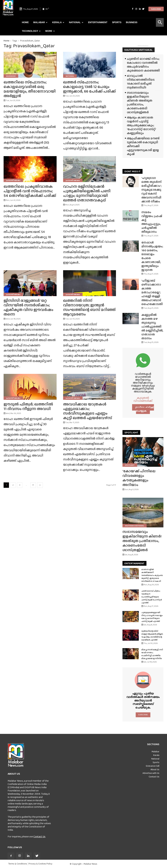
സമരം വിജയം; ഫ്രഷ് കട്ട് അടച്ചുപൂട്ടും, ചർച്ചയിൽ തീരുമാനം (151, 222)
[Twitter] (143, 9)
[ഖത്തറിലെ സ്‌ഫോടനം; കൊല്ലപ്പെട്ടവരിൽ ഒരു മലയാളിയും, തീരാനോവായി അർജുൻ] (30, 65)
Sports (116, 22)
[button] (160, 22)
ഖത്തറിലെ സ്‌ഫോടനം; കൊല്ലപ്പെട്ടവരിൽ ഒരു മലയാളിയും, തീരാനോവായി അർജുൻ (30, 89)
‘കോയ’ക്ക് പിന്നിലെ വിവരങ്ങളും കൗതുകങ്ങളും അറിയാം (138, 477)
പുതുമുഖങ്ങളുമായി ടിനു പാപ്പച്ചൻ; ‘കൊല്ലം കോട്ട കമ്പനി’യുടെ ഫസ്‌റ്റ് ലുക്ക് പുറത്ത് (152, 617)
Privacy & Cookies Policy (40, 863)
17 (33, 485)
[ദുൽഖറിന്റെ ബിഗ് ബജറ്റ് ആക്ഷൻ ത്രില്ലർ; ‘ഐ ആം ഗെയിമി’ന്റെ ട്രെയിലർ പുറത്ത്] (130, 635)
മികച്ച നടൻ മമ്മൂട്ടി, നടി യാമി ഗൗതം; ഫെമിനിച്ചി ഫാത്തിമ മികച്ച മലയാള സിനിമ (152, 654)
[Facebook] (132, 9)
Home (25, 22)
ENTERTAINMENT (134, 563)
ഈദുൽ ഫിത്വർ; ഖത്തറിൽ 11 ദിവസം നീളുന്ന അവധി (28, 406)
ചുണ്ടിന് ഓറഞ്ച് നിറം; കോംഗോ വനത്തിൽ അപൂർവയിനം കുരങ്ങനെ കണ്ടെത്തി (143, 65)
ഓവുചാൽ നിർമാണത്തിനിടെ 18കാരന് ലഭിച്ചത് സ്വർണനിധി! (141, 82)
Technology (30, 31)
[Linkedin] (140, 9)
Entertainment (97, 22)
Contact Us (39, 836)
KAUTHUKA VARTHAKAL (138, 50)
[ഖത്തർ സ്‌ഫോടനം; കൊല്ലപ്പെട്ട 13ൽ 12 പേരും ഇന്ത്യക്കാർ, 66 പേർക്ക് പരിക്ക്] (89, 65)
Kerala (57, 22)
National (75, 22)
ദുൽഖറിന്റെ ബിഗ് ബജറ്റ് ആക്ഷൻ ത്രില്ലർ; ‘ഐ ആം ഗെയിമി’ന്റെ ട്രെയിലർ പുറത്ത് (152, 635)
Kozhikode (11, 76)
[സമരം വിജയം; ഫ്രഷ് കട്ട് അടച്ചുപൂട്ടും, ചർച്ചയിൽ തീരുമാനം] (130, 215)
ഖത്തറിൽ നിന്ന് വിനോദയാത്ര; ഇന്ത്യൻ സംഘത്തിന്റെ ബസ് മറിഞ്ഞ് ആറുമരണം (89, 307)
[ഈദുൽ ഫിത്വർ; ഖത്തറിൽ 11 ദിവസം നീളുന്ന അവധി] (30, 387)
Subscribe (156, 8)
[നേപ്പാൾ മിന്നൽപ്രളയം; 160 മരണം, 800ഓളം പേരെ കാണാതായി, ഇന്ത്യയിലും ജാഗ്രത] (130, 246)
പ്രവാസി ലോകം (13, 180)
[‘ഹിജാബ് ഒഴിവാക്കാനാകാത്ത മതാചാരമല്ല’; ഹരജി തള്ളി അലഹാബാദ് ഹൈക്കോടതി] (130, 284)
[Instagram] (136, 9)
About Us (155, 769)
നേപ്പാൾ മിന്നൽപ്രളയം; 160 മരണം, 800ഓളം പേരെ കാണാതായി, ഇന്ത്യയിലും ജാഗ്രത (152, 256)
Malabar (39, 22)
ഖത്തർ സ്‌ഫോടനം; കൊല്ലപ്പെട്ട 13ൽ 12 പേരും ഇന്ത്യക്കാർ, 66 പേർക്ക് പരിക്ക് (89, 86)
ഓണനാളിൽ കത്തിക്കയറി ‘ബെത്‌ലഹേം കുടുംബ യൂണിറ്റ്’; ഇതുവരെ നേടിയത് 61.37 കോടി (152, 575)
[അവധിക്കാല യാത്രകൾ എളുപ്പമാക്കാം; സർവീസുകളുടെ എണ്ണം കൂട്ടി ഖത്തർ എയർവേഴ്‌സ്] (89, 387)
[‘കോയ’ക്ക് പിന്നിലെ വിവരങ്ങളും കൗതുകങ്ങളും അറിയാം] (142, 452)
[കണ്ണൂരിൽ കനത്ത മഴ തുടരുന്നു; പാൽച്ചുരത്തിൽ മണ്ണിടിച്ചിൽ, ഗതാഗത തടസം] (130, 318)
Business (131, 22)
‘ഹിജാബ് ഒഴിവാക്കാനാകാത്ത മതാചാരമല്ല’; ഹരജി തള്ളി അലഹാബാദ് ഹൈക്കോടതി (152, 292)
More (48, 31)
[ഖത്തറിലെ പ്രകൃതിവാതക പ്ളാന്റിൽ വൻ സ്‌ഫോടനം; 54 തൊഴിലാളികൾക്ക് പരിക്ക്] (30, 169)
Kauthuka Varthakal (134, 525)
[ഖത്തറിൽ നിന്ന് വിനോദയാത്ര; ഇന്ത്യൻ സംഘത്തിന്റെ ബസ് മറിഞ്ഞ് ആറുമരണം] (89, 283)
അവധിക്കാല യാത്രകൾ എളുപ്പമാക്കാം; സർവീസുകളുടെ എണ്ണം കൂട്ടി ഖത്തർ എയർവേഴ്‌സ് (87, 411)
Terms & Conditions (17, 863)
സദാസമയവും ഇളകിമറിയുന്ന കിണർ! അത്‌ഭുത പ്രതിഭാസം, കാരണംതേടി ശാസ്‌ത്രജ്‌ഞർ (139, 102)
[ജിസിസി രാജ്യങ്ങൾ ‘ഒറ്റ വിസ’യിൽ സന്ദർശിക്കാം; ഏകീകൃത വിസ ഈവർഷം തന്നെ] (30, 283)
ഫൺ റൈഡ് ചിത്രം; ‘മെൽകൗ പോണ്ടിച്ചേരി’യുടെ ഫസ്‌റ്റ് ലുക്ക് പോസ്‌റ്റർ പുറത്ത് (151, 596)
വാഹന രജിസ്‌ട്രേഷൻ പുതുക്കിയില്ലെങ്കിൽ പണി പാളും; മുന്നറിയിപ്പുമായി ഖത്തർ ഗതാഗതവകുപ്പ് (87, 193)
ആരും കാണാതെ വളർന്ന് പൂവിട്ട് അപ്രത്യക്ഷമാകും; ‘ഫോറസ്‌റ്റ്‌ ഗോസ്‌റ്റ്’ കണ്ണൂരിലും (141, 125)
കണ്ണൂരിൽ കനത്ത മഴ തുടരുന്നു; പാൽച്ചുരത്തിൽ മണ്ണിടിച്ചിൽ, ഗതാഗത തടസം (152, 326)
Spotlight (130, 465)
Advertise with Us (151, 773)
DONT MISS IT (132, 171)
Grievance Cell (152, 765)
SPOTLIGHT (131, 432)
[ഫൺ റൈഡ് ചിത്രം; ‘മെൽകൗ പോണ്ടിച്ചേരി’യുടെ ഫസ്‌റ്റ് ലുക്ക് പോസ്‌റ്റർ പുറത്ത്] (130, 595)
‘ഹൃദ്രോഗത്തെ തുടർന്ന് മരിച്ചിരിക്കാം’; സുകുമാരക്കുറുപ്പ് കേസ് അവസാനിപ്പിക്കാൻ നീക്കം (151, 190)
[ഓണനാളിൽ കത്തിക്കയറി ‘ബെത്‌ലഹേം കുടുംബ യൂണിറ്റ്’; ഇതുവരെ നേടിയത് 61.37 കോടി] (130, 573)
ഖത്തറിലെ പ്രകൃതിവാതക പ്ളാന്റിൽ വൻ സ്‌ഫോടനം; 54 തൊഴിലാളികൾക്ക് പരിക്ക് (30, 191)
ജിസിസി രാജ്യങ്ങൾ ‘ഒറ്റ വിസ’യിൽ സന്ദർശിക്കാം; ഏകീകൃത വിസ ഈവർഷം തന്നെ (28, 307)
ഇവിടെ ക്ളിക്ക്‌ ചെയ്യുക (144, 409)
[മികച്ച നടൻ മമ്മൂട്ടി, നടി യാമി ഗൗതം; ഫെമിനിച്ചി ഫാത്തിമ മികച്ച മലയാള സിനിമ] (130, 653)
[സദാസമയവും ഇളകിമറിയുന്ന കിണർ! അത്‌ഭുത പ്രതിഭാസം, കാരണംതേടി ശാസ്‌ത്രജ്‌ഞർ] (142, 512)
